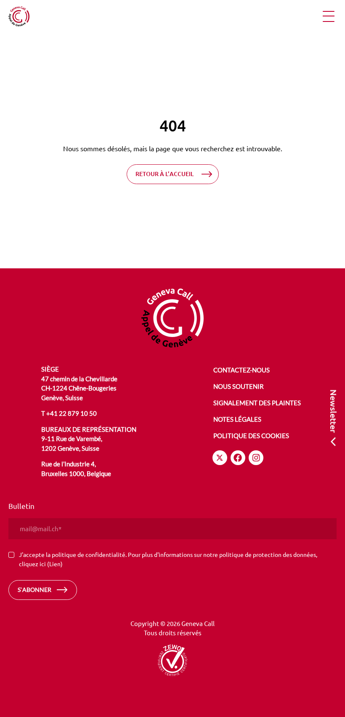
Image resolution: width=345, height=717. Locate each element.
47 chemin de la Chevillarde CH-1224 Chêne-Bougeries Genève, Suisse (79, 388)
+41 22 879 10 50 (71, 413)
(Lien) (55, 563)
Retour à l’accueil (164, 174)
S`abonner (34, 589)
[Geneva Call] (172, 318)
